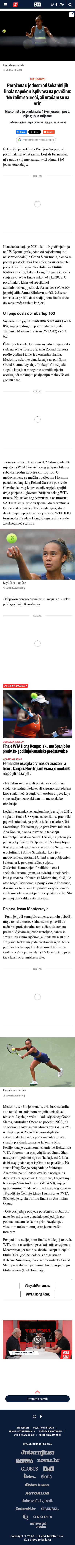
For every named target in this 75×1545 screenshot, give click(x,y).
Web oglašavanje (24, 1435)
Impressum (23, 1428)
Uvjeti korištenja (43, 1428)
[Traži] (70, 4)
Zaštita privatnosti (50, 1431)
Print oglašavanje (50, 1435)
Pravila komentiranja (22, 1431)
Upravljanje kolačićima (37, 1444)
